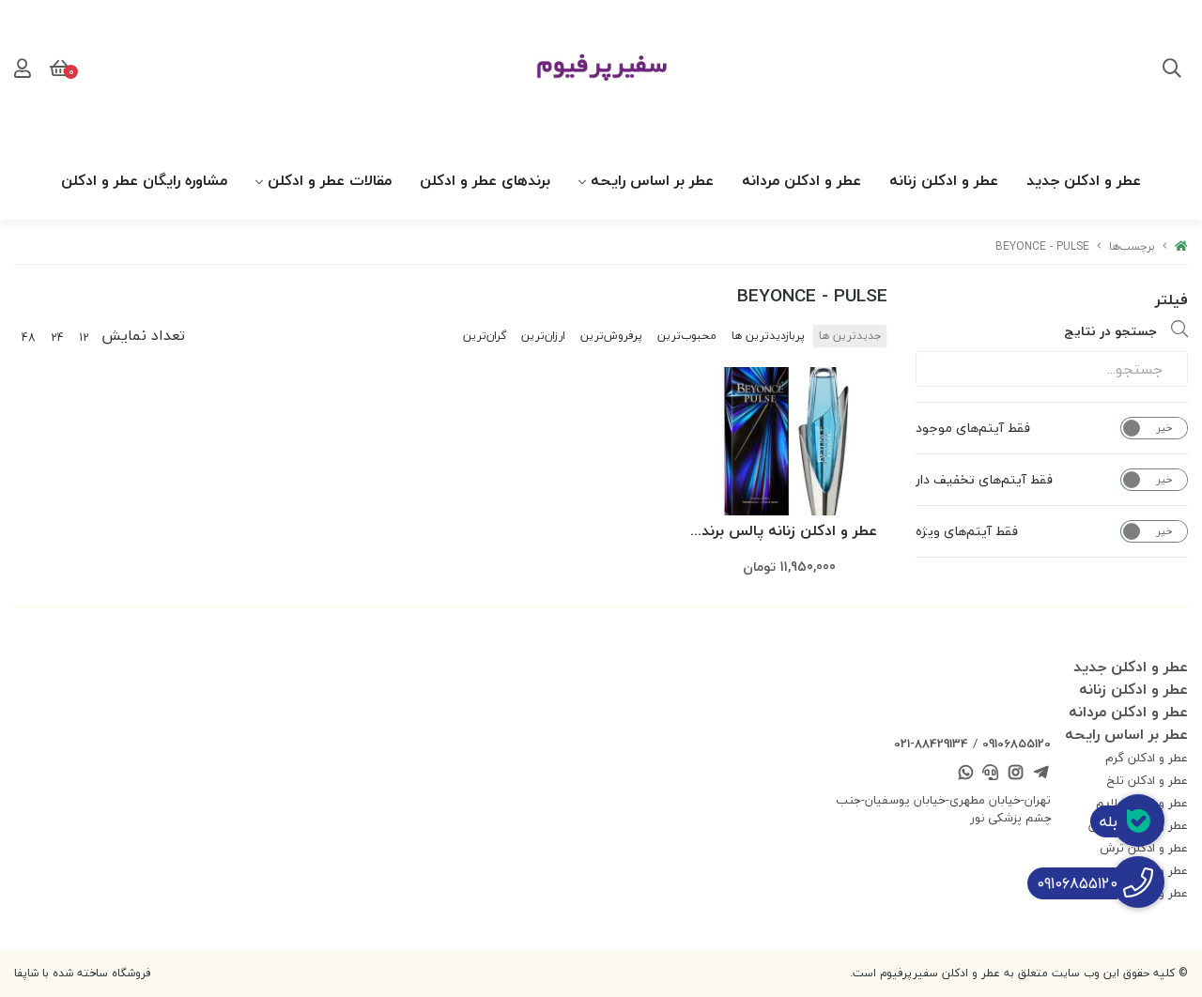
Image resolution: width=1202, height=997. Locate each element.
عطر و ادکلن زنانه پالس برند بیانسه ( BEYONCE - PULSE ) (789, 531)
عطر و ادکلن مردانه (801, 180)
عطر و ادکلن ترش (1144, 847)
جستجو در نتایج (1110, 331)
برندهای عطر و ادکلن (485, 180)
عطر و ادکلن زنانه (943, 180)
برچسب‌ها (1132, 246)
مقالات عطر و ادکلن (330, 180)
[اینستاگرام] (1016, 774)
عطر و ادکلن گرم (1146, 757)
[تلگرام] (1040, 774)
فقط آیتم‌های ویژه (967, 531)
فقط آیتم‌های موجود (973, 428)
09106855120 (1016, 743)
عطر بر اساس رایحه (652, 180)
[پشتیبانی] (990, 774)
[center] (1172, 70)
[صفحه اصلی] (1181, 246)
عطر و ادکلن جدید (1083, 180)
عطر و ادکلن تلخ (1147, 780)
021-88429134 (931, 743)
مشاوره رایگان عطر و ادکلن (144, 180)
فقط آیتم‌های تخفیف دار (984, 479)
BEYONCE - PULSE (1042, 246)
